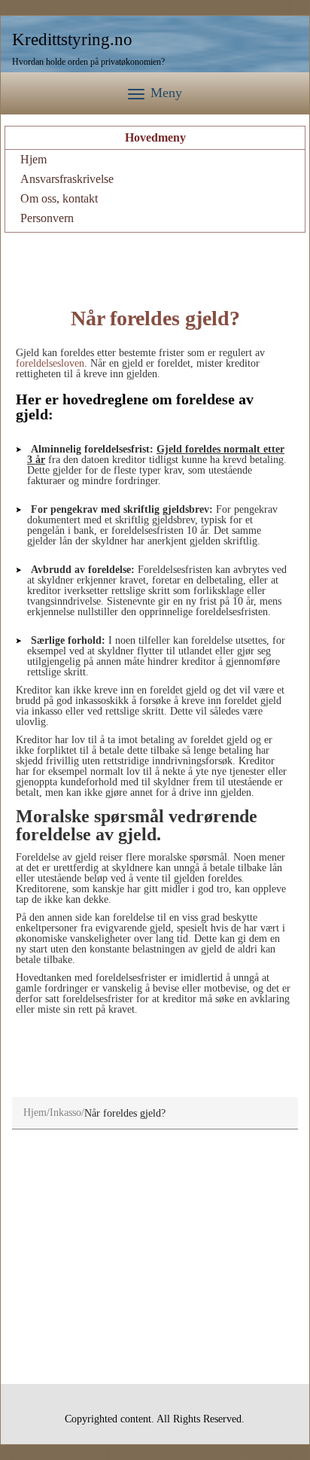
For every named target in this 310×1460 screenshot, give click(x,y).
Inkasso (65, 1112)
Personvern (47, 218)
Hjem (33, 159)
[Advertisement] (155, 262)
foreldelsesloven (50, 363)
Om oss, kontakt (59, 198)
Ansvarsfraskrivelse (67, 178)
